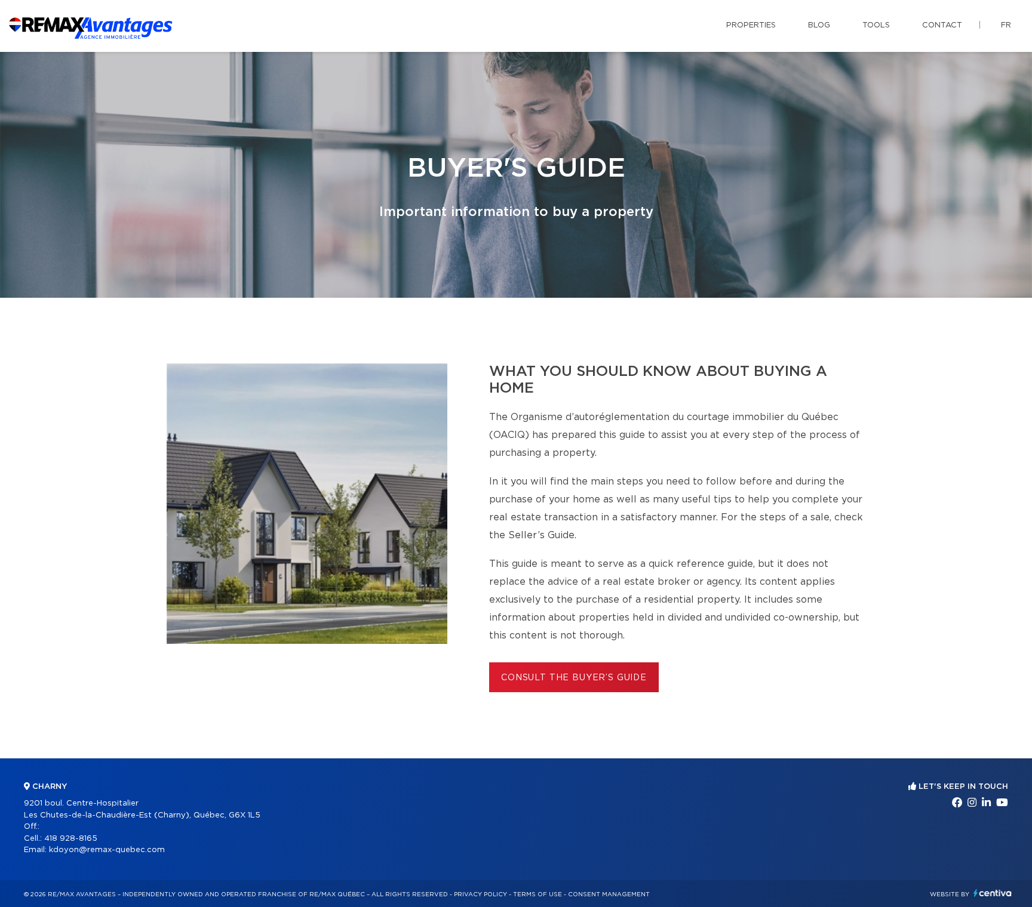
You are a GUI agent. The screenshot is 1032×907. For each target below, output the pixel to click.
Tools (876, 25)
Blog (819, 25)
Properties (751, 25)
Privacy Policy (480, 894)
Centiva (992, 893)
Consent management (609, 894)
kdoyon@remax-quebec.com (107, 850)
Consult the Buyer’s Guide (574, 678)
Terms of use (537, 894)
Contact (942, 25)
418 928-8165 (70, 839)
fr (1006, 25)
